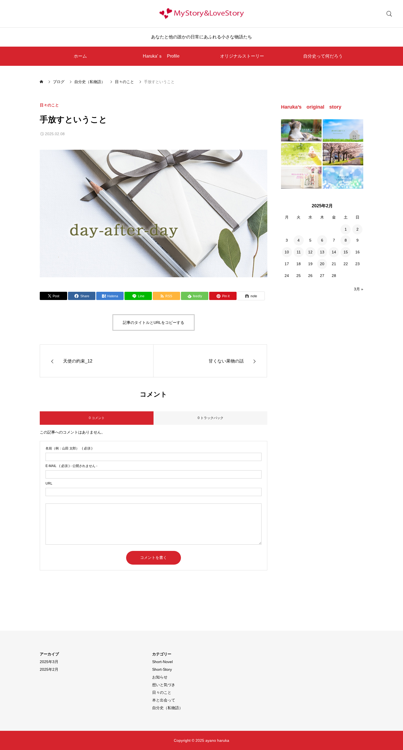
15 (346, 252)
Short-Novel (162, 662)
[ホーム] (42, 82)
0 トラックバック (210, 418)
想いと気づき (163, 685)
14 (334, 252)
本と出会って (163, 700)
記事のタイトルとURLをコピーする (153, 322)
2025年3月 (49, 662)
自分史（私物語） (167, 708)
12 (310, 252)
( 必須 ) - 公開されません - (71, 466)
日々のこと (49, 105)
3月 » (358, 289)
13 (322, 252)
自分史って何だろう (323, 56)
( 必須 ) (69, 448)
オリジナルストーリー (242, 56)
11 (299, 252)
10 (287, 252)
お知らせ (160, 677)
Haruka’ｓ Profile (161, 56)
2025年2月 (49, 669)
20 (322, 264)
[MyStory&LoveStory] (201, 13)
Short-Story (162, 669)
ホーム (80, 56)
